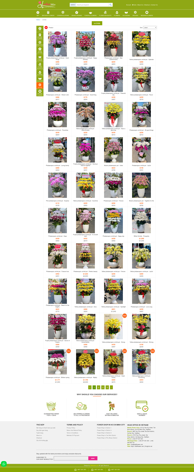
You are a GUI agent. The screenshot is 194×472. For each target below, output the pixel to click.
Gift (38, 15)
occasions (126, 15)
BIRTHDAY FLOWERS (48, 15)
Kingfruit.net (148, 446)
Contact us (154, 5)
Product (49, 27)
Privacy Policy (71, 428)
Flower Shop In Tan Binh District (106, 435)
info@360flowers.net (137, 444)
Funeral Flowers (90, 15)
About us (140, 5)
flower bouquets (105, 15)
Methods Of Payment (73, 435)
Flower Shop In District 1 (104, 428)
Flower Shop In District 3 (104, 430)
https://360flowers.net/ (137, 446)
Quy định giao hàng (42, 430)
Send (93, 458)
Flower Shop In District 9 (104, 433)
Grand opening (77, 15)
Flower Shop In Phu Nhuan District (107, 438)
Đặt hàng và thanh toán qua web (45, 428)
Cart (134, 5)
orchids (135, 15)
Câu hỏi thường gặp (42, 440)
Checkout (147, 5)
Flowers (117, 15)
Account (128, 5)
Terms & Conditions (72, 433)
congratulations (63, 15)
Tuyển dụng (39, 433)
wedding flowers (147, 15)
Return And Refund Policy (74, 430)
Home (38, 19)
